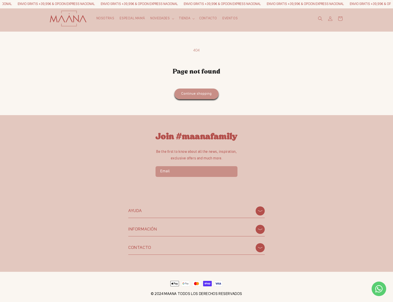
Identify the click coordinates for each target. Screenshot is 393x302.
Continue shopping (196, 94)
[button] (162, 18)
